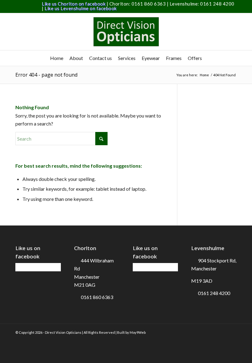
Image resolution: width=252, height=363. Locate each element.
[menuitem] (56, 58)
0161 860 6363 (149, 3)
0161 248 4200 (217, 3)
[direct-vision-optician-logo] (126, 31)
